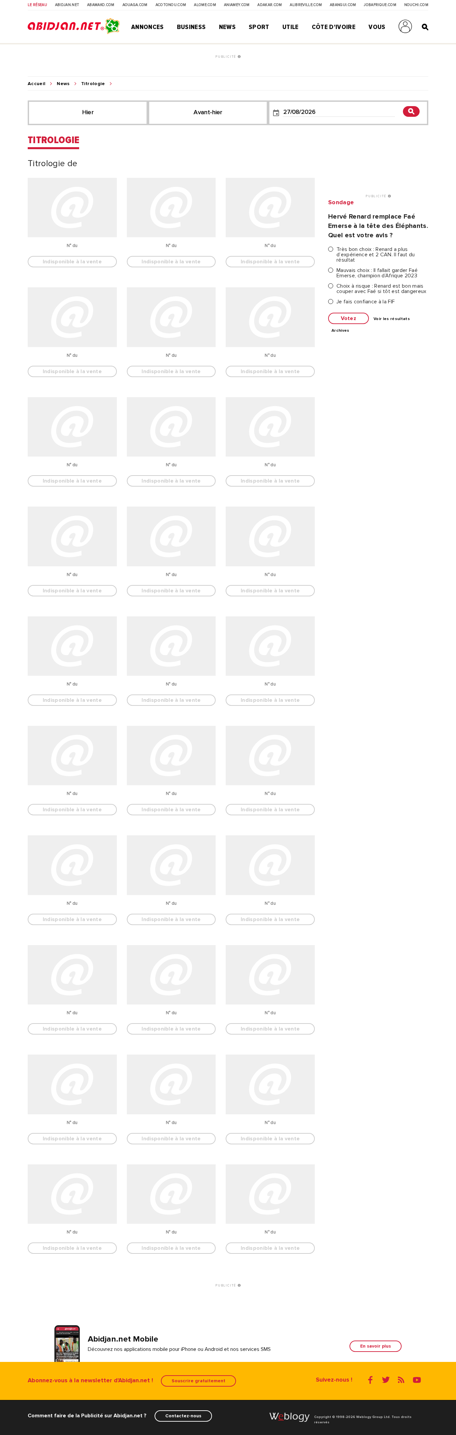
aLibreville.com (306, 5)
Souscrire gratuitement (198, 1381)
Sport (259, 27)
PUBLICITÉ (226, 56)
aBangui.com (343, 5)
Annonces (147, 27)
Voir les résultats (392, 319)
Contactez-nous (183, 1416)
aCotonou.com (171, 5)
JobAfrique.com (380, 5)
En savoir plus (375, 1346)
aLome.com (205, 5)
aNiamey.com (237, 5)
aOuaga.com (135, 5)
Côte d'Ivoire (334, 27)
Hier (87, 112)
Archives (340, 331)
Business (191, 27)
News (227, 27)
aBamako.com (101, 5)
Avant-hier (208, 112)
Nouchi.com (416, 5)
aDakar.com (269, 5)
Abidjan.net (67, 5)
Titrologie (93, 83)
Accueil (36, 83)
